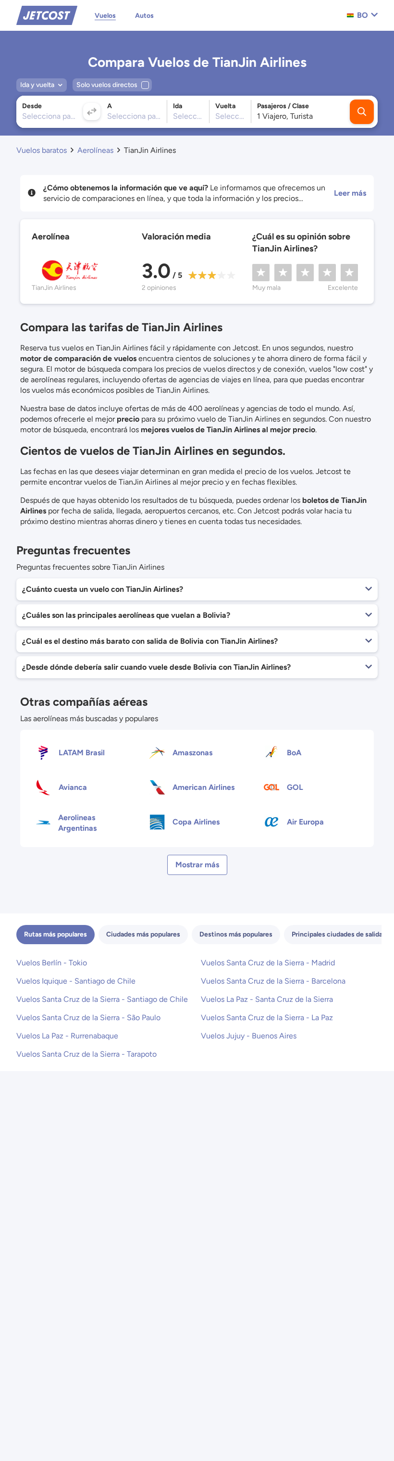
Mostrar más (197, 864)
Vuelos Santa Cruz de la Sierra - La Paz (267, 1017)
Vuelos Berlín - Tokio (51, 962)
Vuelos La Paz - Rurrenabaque (67, 1035)
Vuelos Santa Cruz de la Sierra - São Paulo (88, 1017)
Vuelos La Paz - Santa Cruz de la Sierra (267, 999)
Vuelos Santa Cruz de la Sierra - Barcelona (273, 981)
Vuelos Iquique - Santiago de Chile (75, 981)
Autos (144, 16)
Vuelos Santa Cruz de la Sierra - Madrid (268, 962)
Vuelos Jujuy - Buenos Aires (248, 1035)
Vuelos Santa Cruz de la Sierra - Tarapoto (86, 1054)
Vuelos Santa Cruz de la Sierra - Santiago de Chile (102, 999)
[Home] (46, 14)
